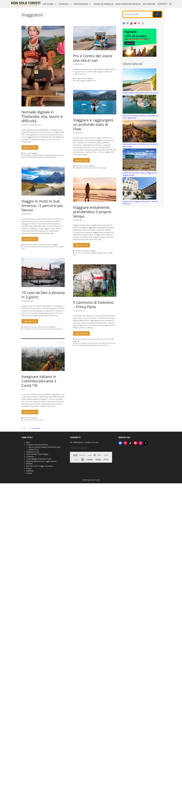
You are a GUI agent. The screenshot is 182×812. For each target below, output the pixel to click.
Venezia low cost (57, 329)
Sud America (41, 245)
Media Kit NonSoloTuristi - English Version (41, 461)
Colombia (27, 420)
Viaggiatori (34, 153)
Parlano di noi (34, 449)
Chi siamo (48, 4)
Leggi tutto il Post (30, 147)
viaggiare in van (91, 81)
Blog (27, 442)
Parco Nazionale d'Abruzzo (106, 343)
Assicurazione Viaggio (128, 4)
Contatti (162, 4)
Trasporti (83, 78)
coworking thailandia (49, 155)
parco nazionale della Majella (82, 345)
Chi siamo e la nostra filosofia (37, 445)
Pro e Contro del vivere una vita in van (92, 58)
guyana (47, 247)
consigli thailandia (36, 155)
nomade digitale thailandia (35, 157)
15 (30, 428)
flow (85, 168)
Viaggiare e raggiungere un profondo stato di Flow (93, 124)
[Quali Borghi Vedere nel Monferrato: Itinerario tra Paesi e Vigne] (139, 131)
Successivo (37, 428)
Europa (34, 327)
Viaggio (104, 168)
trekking (94, 345)
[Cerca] (157, 14)
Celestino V (84, 343)
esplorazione (79, 168)
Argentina (34, 247)
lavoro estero (34, 420)
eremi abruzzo (92, 343)
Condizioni (30, 456)
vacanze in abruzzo (103, 345)
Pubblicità (29, 471)
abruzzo (77, 343)
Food (38, 327)
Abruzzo (77, 339)
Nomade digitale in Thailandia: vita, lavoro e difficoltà (42, 116)
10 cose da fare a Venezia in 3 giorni (43, 294)
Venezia (40, 329)
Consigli (64, 4)
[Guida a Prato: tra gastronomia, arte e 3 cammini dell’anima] (139, 188)
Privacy (28, 468)
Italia (42, 327)
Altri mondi (27, 153)
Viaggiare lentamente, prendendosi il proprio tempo (92, 212)
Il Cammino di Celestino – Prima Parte (93, 304)
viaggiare (83, 81)
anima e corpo (79, 253)
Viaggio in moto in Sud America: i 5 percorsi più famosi (42, 205)
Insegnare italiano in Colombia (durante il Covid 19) (38, 381)
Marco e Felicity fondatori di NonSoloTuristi (44, 447)
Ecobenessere (85, 251)
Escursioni (149, 4)
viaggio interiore (103, 253)
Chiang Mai (27, 155)
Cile (44, 247)
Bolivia (40, 247)
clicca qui (95, 442)
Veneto (47, 327)
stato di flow (97, 168)
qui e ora (90, 168)
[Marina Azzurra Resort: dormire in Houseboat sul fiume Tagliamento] (139, 104)
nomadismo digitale (50, 157)
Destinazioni (81, 4)
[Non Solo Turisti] (26, 4)
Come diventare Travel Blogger (37, 454)
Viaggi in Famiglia (103, 4)
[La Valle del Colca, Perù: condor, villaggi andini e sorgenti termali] (139, 160)
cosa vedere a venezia (30, 329)
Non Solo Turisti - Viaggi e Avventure (39, 466)
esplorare (88, 253)
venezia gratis (47, 329)
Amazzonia (27, 247)
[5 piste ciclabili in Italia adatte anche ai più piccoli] (139, 80)
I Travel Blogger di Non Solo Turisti (38, 459)
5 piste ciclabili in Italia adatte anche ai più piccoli (140, 93)
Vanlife (77, 81)
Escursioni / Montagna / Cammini (99, 339)
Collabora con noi (32, 452)
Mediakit (29, 464)
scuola (41, 420)
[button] (170, 4)
